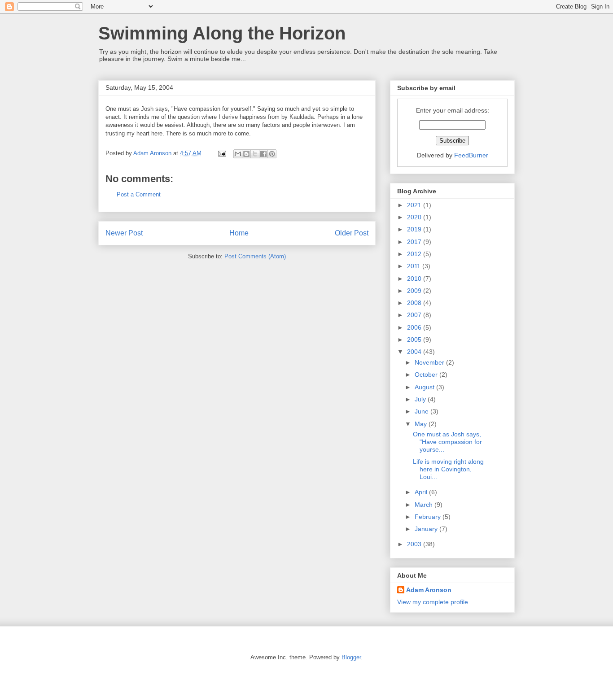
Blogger (351, 657)
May (422, 423)
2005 (415, 339)
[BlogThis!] (246, 153)
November (430, 362)
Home (239, 233)
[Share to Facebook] (263, 153)
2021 (415, 205)
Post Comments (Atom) (255, 256)
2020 (415, 217)
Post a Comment (139, 194)
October (427, 374)
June (422, 411)
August (425, 387)
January (427, 528)
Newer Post (124, 233)
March (424, 504)
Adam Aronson (428, 589)
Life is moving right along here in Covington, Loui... (448, 469)
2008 (415, 302)
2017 (415, 241)
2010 (415, 278)
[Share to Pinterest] (271, 153)
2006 (415, 327)
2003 (415, 544)
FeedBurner (471, 155)
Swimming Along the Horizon (222, 33)
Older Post (351, 233)
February (428, 516)
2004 (415, 351)
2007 (415, 314)
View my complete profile (432, 601)
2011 (414, 266)
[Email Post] (221, 153)
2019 (415, 229)
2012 (415, 253)
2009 (415, 290)
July (421, 399)
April (422, 492)
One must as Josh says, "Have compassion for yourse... (447, 442)
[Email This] (237, 153)
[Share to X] (254, 153)
